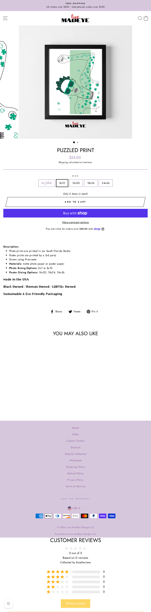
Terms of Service (75, 486)
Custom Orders (75, 441)
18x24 (91, 183)
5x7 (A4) (46, 183)
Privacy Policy (75, 480)
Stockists (75, 447)
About (75, 428)
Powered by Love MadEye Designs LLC (75, 534)
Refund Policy (75, 473)
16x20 (76, 183)
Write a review (75, 603)
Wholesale (75, 460)
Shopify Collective (75, 454)
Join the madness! (75, 498)
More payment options (75, 222)
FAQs (75, 434)
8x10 (62, 183)
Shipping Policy (75, 467)
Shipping (63, 162)
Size (75, 175)
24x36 (106, 183)
